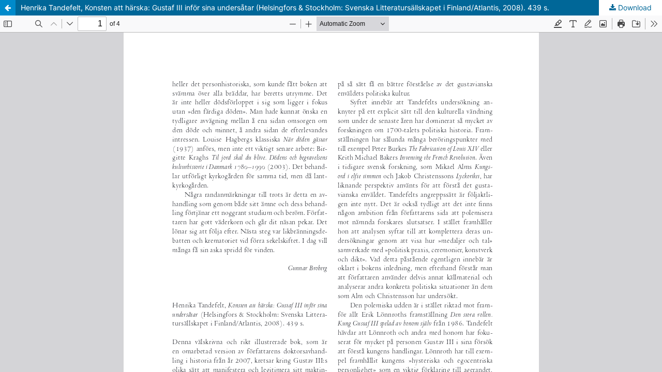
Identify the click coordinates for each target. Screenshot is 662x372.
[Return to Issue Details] (8, 8)
